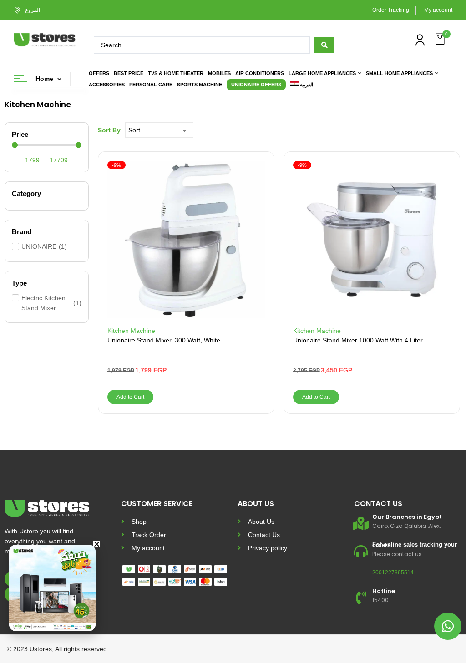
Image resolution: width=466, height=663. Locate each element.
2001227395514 (393, 572)
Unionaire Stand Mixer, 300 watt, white (163, 340)
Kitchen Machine (131, 330)
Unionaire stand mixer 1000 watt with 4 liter (358, 340)
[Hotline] (361, 597)
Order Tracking (390, 10)
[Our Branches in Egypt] (361, 523)
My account (438, 10)
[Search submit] (324, 45)
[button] (441, 39)
